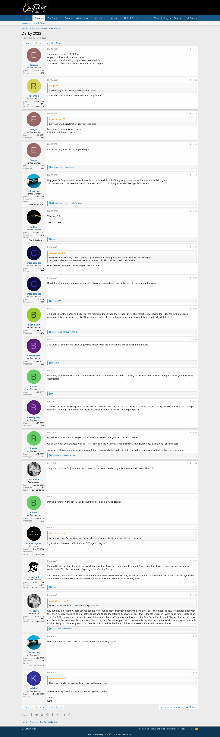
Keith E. (33, 688)
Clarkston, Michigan (36, 204)
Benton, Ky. (39, 554)
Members (99, 18)
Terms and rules (158, 728)
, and (64, 167)
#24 (195, 144)
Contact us (144, 728)
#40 (195, 672)
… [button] (47, 43)
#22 (195, 80)
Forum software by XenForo (110, 734)
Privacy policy (173, 728)
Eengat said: (54, 85)
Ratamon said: (55, 119)
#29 (195, 308)
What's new (82, 18)
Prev (27, 43)
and (61, 628)
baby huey (34, 324)
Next (58, 43)
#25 (195, 175)
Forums (39, 18)
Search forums (40, 23)
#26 (195, 211)
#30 (195, 339)
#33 (195, 432)
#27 (195, 247)
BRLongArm (33, 355)
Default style (30, 728)
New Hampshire (37, 490)
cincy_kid (28, 37)
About (114, 18)
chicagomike (33, 262)
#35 (195, 496)
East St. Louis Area (36, 240)
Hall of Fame (130, 18)
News (147, 18)
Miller (33, 226)
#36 (195, 527)
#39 (195, 636)
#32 (195, 401)
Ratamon (34, 95)
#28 (195, 278)
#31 (195, 370)
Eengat (34, 64)
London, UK (39, 106)
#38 (195, 595)
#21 (195, 49)
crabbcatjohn (33, 543)
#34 (195, 463)
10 (52, 43)
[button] (60, 18)
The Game (53, 18)
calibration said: (56, 253)
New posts (26, 23)
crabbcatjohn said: (57, 601)
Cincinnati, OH (38, 587)
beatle (33, 386)
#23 (195, 113)
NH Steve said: (55, 533)
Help (183, 728)
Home (27, 18)
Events (68, 18)
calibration (34, 191)
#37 (195, 561)
